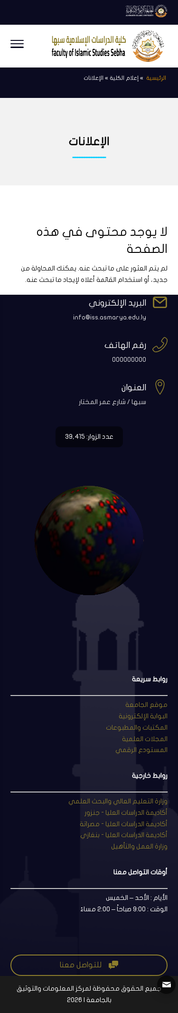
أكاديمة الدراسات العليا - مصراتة (124, 824)
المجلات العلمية (145, 739)
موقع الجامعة (146, 704)
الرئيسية (155, 78)
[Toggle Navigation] (17, 46)
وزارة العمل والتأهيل (139, 846)
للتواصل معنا (89, 965)
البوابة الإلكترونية (143, 716)
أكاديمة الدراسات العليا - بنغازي (124, 835)
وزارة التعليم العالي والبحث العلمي (118, 801)
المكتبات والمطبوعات (137, 727)
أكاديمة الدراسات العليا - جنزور (126, 812)
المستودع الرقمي (141, 749)
